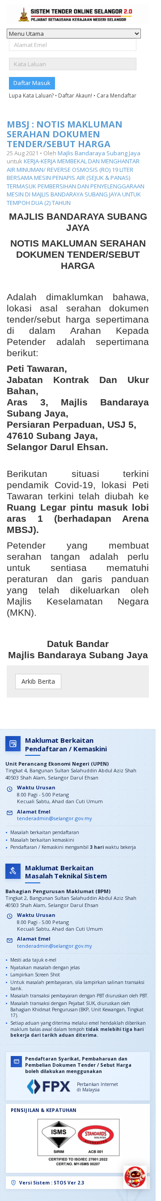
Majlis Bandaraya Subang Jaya (99, 153)
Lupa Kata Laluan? (32, 95)
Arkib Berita (38, 681)
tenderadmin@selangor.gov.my (54, 818)
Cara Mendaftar (116, 95)
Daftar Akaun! (75, 95)
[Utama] (78, 14)
